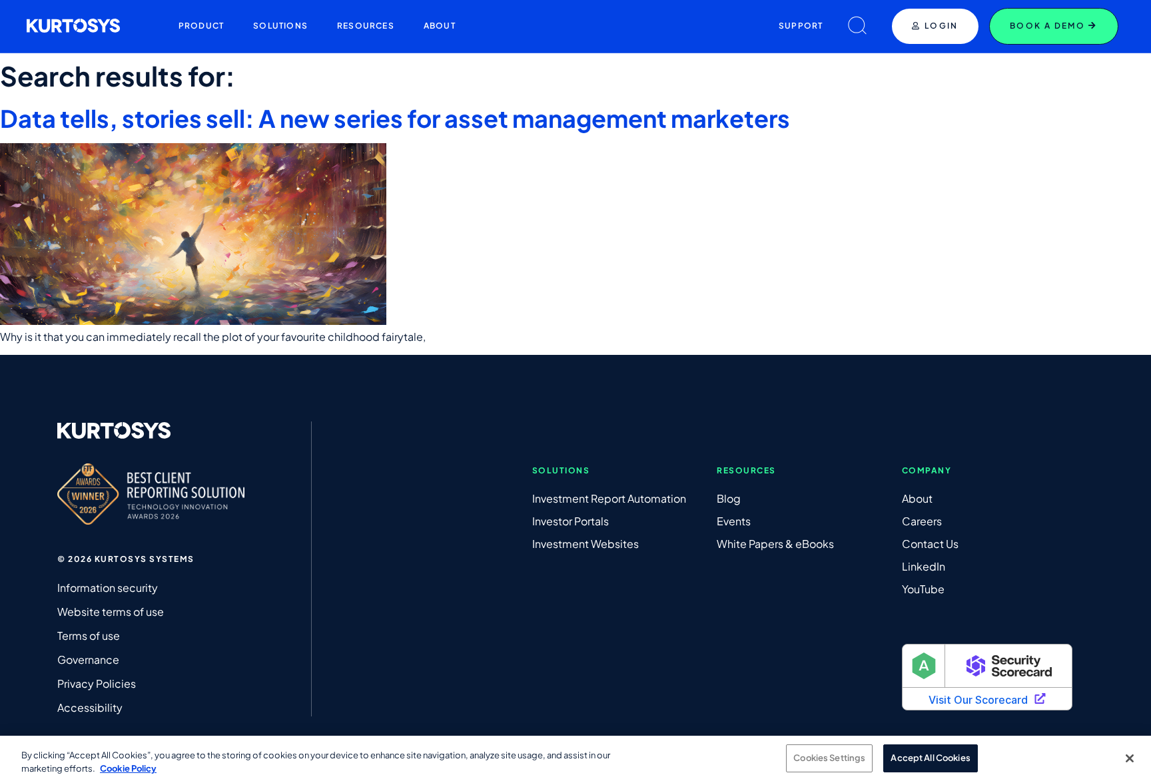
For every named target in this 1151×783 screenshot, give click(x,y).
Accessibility (90, 707)
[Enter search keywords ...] (857, 26)
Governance (88, 659)
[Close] (1129, 758)
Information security (107, 588)
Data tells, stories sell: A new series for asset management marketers (397, 118)
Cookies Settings (829, 757)
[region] (575, 759)
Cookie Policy (128, 768)
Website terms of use (110, 612)
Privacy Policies (96, 683)
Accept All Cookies (930, 757)
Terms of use (88, 636)
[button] (201, 26)
